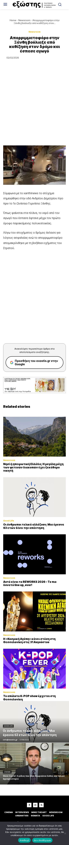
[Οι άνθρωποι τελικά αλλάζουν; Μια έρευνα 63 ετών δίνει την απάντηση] (34, 497)
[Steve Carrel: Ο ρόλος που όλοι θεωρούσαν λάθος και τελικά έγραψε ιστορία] (34, 764)
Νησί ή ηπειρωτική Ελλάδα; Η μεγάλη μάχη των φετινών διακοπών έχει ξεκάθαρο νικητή (33, 467)
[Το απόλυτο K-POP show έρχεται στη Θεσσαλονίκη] (34, 669)
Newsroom (24, 20)
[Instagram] (35, 805)
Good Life (8, 521)
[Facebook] (29, 805)
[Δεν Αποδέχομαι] (65, 833)
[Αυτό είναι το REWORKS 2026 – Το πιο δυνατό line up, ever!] (34, 554)
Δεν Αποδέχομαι (42, 840)
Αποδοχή (24, 840)
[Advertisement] (34, 109)
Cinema (7, 772)
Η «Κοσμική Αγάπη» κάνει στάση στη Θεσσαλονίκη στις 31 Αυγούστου (29, 640)
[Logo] (34, 4)
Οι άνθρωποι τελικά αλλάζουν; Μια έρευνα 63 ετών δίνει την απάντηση (33, 526)
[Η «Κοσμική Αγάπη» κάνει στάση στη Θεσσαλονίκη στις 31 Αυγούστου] (34, 611)
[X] (41, 805)
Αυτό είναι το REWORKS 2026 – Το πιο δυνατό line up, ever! (29, 583)
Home (13, 20)
